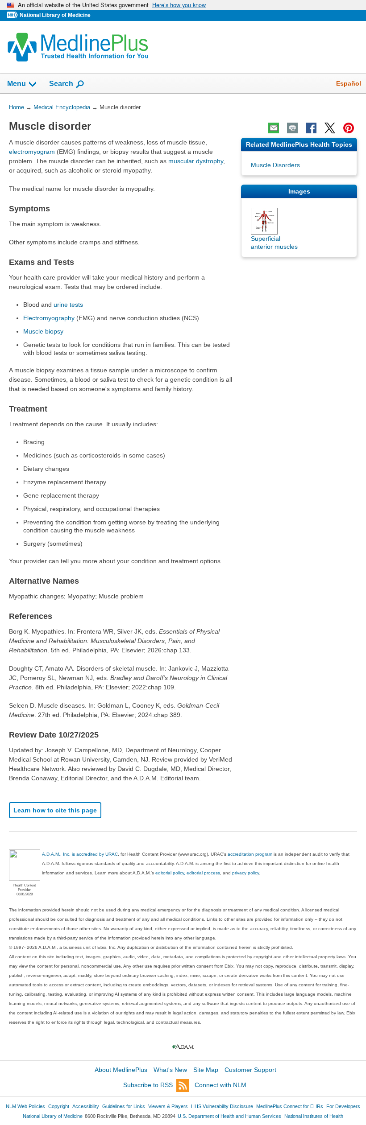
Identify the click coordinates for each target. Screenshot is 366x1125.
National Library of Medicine (55, 15)
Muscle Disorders (275, 165)
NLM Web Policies (25, 1106)
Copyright (58, 1106)
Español (348, 83)
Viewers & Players (168, 1106)
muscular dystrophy (195, 161)
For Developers (343, 1106)
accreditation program (250, 854)
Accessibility (85, 1106)
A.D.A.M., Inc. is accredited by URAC (80, 854)
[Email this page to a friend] (273, 128)
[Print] (292, 128)
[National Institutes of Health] (13, 15)
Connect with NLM (220, 1084)
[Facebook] (311, 128)
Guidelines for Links (123, 1106)
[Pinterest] (348, 128)
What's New (170, 1069)
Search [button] (61, 83)
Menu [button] (16, 83)
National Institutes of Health (313, 1116)
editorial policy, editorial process (187, 872)
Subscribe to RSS (148, 1084)
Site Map (205, 1069)
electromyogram (32, 151)
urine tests (68, 304)
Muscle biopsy (43, 331)
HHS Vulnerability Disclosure (222, 1106)
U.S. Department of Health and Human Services (229, 1116)
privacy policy (245, 872)
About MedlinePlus (121, 1069)
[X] (329, 128)
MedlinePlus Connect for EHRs (289, 1106)
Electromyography (49, 317)
